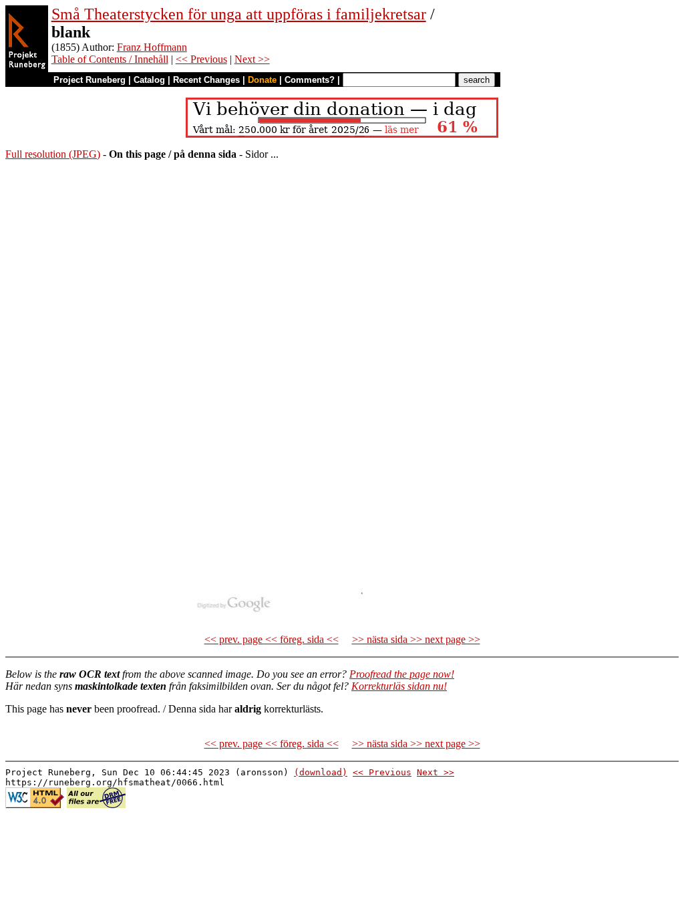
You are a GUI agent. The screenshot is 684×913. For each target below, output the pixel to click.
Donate (262, 80)
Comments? (310, 80)
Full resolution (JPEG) (52, 154)
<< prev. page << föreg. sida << (271, 639)
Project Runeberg (89, 80)
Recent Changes (206, 80)
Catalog (149, 80)
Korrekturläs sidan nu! (399, 686)
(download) (320, 772)
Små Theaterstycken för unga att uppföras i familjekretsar (238, 14)
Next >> (252, 59)
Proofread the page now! (401, 674)
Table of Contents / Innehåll (109, 59)
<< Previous (201, 59)
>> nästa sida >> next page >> (416, 639)
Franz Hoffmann (152, 47)
